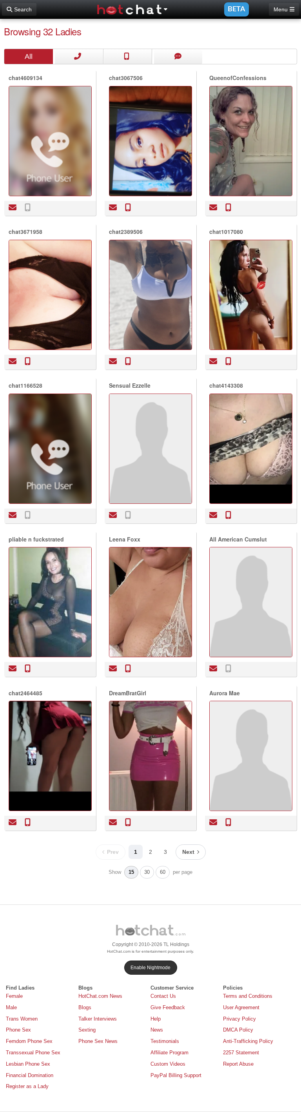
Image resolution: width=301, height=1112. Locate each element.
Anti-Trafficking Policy (248, 1041)
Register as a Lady (27, 1086)
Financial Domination (29, 1075)
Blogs (84, 1007)
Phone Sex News (98, 1041)
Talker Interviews (97, 1019)
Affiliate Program (169, 1052)
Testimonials (164, 1041)
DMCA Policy (238, 1030)
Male (11, 1007)
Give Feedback (167, 1007)
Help (155, 1019)
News (156, 1030)
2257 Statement (241, 1052)
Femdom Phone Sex (29, 1041)
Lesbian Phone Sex (28, 1064)
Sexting (87, 1030)
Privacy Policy (239, 1019)
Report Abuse (238, 1064)
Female (14, 996)
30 (147, 872)
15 (131, 872)
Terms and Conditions (247, 996)
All (29, 56)
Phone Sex (18, 1030)
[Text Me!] (27, 207)
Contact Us (163, 996)
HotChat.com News (100, 996)
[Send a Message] (13, 207)
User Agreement (241, 1007)
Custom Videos (167, 1064)
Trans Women (22, 1019)
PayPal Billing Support (175, 1075)
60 (162, 872)
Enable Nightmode (150, 967)
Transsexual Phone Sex (33, 1052)
